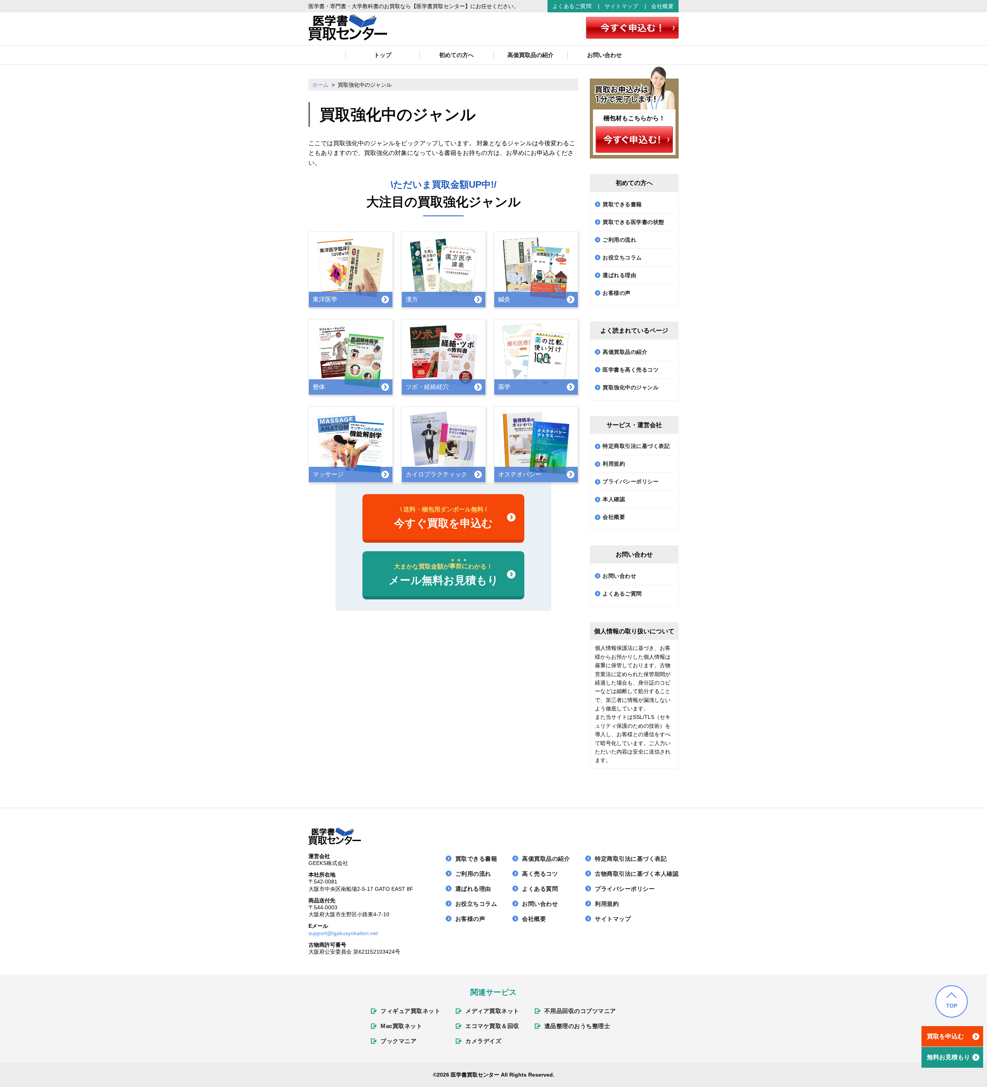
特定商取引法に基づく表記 (636, 446)
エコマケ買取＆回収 (492, 1026)
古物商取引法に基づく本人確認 (637, 873)
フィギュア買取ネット (410, 1011)
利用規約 (614, 464)
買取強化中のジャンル (631, 387)
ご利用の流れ (619, 240)
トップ (382, 55)
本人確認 (614, 499)
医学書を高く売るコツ (631, 370)
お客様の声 (617, 293)
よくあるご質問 (572, 6)
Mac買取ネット (401, 1026)
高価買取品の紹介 (530, 55)
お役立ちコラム (622, 257)
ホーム (320, 85)
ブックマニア (398, 1041)
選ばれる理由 (619, 275)
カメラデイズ (483, 1041)
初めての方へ (456, 55)
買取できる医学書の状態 (633, 222)
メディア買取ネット (492, 1011)
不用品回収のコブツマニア (580, 1011)
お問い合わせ (604, 55)
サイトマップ (621, 6)
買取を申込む (945, 1036)
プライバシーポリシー (631, 481)
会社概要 (662, 6)
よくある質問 (540, 888)
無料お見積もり (948, 1057)
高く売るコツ (540, 873)
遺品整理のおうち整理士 (577, 1026)
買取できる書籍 (622, 204)
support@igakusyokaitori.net (343, 933)
